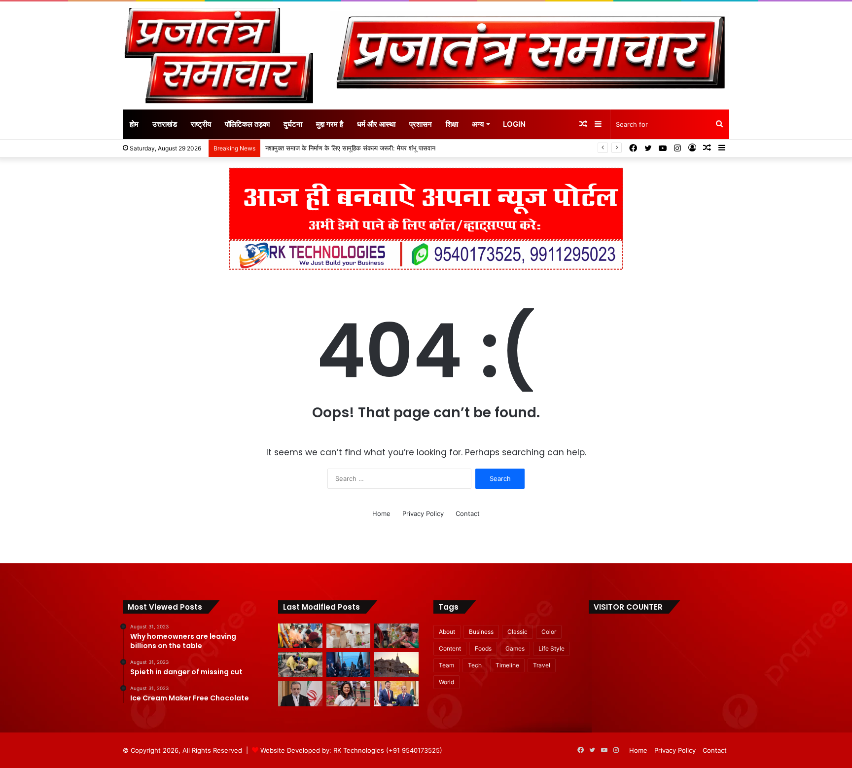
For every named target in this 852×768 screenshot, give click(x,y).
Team (446, 665)
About (447, 631)
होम (134, 124)
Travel (541, 665)
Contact (468, 513)
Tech (475, 665)
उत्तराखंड (164, 124)
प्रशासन (420, 124)
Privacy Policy (423, 513)
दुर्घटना (293, 124)
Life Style (551, 648)
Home (381, 513)
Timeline (507, 665)
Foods (483, 648)
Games (515, 648)
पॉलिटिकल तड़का (247, 124)
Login (514, 124)
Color (548, 631)
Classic (517, 631)
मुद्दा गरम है (329, 124)
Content (450, 648)
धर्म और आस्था (376, 124)
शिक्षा (452, 124)
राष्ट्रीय (201, 124)
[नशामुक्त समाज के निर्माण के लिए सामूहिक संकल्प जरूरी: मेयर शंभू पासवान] (348, 636)
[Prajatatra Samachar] (219, 55)
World (446, 682)
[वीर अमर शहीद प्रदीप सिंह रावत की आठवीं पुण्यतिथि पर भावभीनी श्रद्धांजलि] (300, 636)
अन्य (478, 124)
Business (481, 631)
